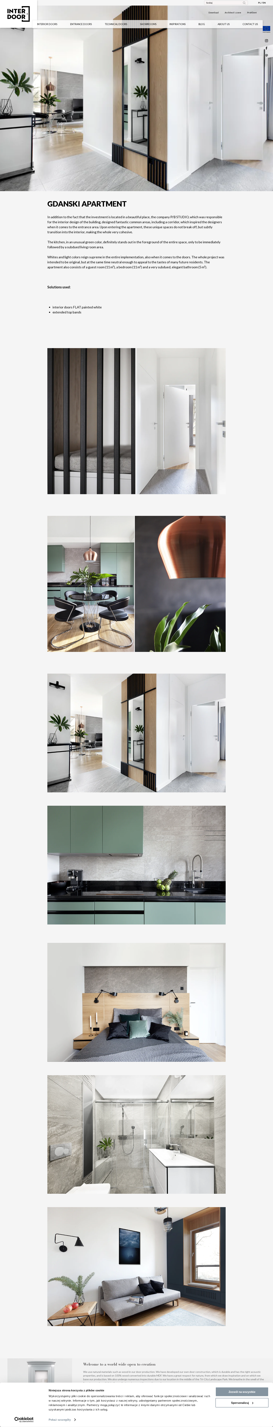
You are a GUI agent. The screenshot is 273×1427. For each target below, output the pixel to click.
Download (214, 12)
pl (259, 2)
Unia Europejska (266, 29)
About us (224, 24)
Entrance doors (81, 24)
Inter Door (18, 14)
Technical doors (116, 24)
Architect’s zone (233, 12)
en (264, 2)
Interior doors (47, 24)
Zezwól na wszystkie (242, 1391)
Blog (202, 24)
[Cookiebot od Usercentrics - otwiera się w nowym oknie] (24, 1420)
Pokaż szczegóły (60, 1419)
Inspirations (177, 24)
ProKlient (252, 12)
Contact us (250, 24)
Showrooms (148, 24)
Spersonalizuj (240, 1402)
